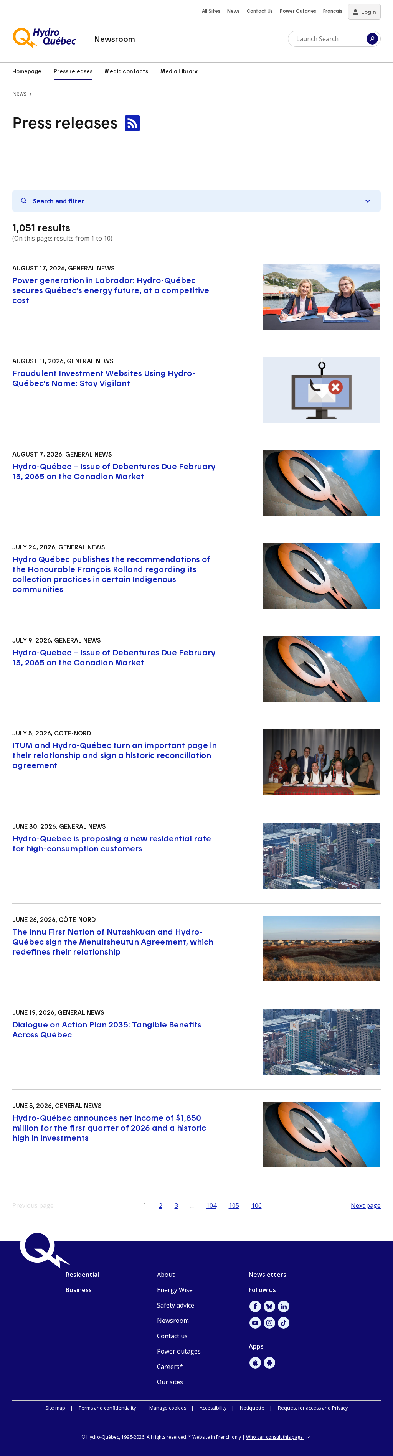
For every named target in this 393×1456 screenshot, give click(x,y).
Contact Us (260, 10)
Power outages (179, 1351)
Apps (256, 1346)
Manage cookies (167, 1408)
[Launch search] (372, 39)
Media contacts (126, 71)
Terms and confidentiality (107, 1408)
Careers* (170, 1366)
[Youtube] (255, 1323)
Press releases (73, 71)
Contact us (172, 1336)
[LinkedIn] (283, 1306)
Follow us (262, 1290)
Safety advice (175, 1305)
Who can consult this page (275, 1437)
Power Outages (298, 10)
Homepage (26, 71)
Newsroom (114, 38)
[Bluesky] (269, 1306)
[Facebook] (255, 1306)
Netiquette (252, 1408)
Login (368, 11)
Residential (82, 1274)
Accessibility (213, 1408)
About (166, 1274)
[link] (132, 123)
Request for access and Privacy (313, 1408)
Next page (366, 1205)
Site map (55, 1408)
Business (79, 1290)
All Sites (211, 10)
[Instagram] (269, 1323)
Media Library (179, 71)
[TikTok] (283, 1323)
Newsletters (267, 1274)
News (233, 10)
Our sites (170, 1382)
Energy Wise (175, 1290)
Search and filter (58, 201)
